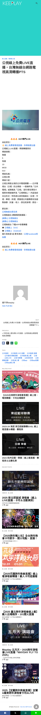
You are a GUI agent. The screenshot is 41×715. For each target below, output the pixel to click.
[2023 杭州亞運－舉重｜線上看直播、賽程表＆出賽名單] (20, 444)
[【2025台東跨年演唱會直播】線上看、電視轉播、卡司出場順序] (20, 382)
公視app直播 (34, 360)
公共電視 (5, 353)
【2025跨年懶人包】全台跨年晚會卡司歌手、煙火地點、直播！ (20, 537)
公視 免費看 (18, 358)
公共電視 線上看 (25, 356)
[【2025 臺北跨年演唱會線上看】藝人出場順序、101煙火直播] (20, 595)
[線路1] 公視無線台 (10, 218)
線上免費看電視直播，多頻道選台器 (20, 145)
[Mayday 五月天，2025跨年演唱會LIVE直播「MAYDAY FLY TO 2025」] (20, 633)
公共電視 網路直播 (11, 356)
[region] (20, 92)
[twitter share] (7, 343)
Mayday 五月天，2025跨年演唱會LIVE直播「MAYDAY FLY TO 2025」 (20, 652)
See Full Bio (7, 306)
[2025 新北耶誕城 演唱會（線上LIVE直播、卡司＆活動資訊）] (20, 481)
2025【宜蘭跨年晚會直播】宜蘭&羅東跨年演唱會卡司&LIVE (20, 691)
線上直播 (4, 59)
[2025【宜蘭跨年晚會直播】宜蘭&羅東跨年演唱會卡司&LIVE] (20, 673)
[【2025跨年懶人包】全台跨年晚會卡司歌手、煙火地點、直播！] (20, 519)
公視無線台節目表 (9, 212)
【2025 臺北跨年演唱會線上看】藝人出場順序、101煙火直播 (20, 613)
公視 (35, 356)
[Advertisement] (20, 34)
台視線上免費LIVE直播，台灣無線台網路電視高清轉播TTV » (21, 323)
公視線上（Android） (13, 231)
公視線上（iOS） (12, 228)
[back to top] (36, 706)
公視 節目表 (29, 358)
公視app (24, 360)
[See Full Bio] (14, 306)
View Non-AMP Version (26, 706)
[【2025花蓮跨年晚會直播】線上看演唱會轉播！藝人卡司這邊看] (20, 557)
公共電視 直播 (32, 353)
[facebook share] (3, 343)
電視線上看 (12, 59)
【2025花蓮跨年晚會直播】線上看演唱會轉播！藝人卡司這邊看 (20, 575)
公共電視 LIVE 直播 (17, 353)
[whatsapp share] (12, 343)
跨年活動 (10, 531)
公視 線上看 (15, 360)
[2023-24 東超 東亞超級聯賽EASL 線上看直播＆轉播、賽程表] (20, 413)
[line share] (16, 343)
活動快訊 (4, 493)
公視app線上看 (10, 362)
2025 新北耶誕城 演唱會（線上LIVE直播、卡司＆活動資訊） (19, 499)
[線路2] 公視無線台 (10, 221)
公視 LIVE (8, 358)
